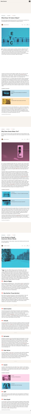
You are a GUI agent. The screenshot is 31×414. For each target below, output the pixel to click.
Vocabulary (3, 15)
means (28, 324)
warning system (16, 167)
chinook (11, 323)
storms (11, 338)
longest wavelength (24, 175)
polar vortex (11, 352)
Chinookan (4, 322)
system (22, 283)
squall (5, 401)
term (17, 315)
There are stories (12, 183)
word (8, 393)
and (22, 73)
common (8, 295)
